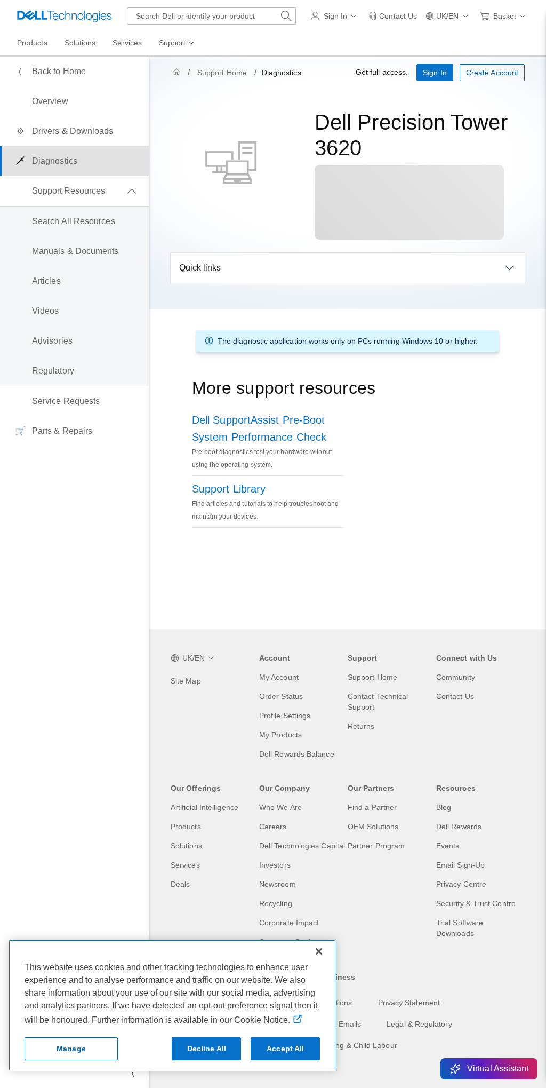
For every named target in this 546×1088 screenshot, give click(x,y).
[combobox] (211, 16)
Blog (443, 807)
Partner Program (376, 845)
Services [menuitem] (127, 42)
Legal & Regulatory (419, 1024)
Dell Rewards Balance (296, 754)
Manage (71, 1048)
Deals (180, 884)
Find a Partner (372, 807)
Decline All (207, 1048)
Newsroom (277, 884)
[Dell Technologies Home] (64, 16)
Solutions (186, 845)
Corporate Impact (289, 922)
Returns (361, 726)
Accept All (285, 1048)
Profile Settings (284, 715)
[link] (392, 16)
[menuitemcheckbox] (74, 191)
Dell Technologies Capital (302, 845)
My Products (280, 734)
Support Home (222, 72)
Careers (273, 826)
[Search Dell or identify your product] (286, 16)
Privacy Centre (461, 884)
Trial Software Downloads (459, 928)
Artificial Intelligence (204, 807)
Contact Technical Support (378, 701)
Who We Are (280, 807)
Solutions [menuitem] (80, 42)
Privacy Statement (409, 1002)
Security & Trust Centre (476, 903)
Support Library (229, 489)
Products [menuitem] (32, 42)
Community (455, 677)
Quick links (200, 267)
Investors (275, 865)
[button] (336, 16)
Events (447, 845)
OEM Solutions (373, 826)
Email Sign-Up (460, 865)
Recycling (275, 903)
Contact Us (455, 696)
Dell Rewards (458, 826)
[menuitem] (177, 43)
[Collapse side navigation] (133, 1073)
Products (186, 826)
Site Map (186, 681)
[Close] (319, 951)
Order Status (281, 696)
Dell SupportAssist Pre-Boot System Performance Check (259, 428)
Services (185, 865)
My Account (279, 677)
